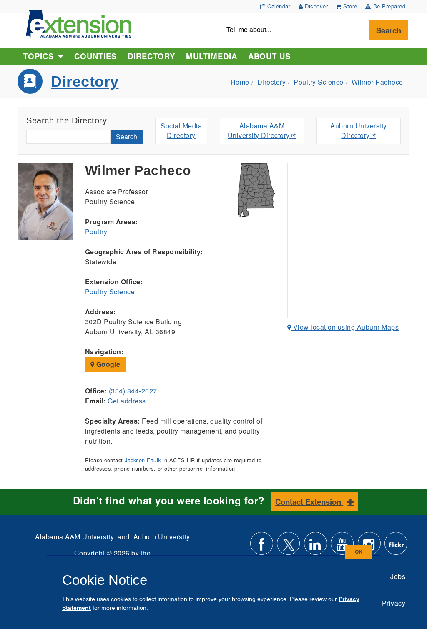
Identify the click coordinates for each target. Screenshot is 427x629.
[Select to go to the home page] (78, 23)
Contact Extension (309, 501)
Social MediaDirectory (181, 130)
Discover (316, 6)
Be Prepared (389, 6)
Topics (40, 56)
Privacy (394, 603)
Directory (151, 56)
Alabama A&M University (74, 536)
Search (388, 30)
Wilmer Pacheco (377, 82)
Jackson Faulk (143, 460)
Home (240, 82)
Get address (127, 401)
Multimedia (211, 56)
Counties (95, 56)
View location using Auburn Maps (345, 327)
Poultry (96, 231)
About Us (269, 56)
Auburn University (161, 536)
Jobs (397, 576)
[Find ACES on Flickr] (395, 546)
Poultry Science (319, 82)
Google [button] (107, 364)
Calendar (278, 6)
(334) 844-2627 (133, 391)
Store (350, 6)
